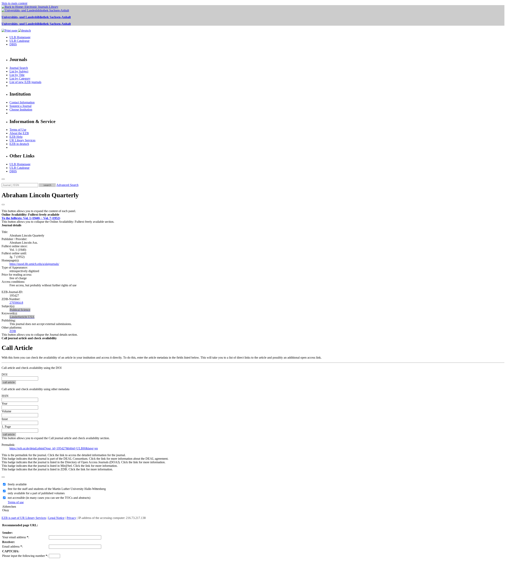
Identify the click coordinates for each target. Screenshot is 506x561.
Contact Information (22, 102)
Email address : (12, 546)
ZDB (12, 331)
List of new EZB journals (25, 82)
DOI (4, 374)
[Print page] (10, 30)
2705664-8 (16, 302)
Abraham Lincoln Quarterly (40, 195)
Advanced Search (67, 185)
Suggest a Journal (20, 106)
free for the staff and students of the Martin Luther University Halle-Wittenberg (57, 489)
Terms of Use (17, 129)
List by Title (17, 75)
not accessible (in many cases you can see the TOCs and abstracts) (49, 497)
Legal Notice (56, 518)
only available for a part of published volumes (36, 493)
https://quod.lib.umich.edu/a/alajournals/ (34, 264)
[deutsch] (24, 30)
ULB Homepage (19, 37)
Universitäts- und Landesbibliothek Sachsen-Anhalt (36, 17)
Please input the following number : (25, 555)
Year (4, 403)
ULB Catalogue (19, 40)
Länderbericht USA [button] (22, 317)
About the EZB (19, 133)
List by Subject (18, 71)
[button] (30, 214)
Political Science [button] (20, 309)
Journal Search (18, 68)
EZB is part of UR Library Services (24, 518)
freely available (17, 484)
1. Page (6, 426)
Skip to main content (14, 3)
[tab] (253, 214)
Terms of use (16, 502)
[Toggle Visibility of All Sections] (3, 204)
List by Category (19, 78)
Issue (5, 419)
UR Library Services (22, 140)
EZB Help (16, 136)
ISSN (5, 395)
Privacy (71, 518)
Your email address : (15, 537)
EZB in (19, 144)
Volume (6, 411)
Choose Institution (20, 109)
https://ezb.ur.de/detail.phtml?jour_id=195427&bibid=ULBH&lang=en (53, 448)
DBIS (13, 44)
